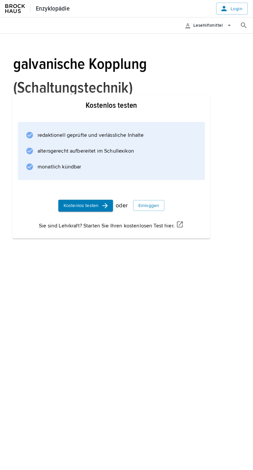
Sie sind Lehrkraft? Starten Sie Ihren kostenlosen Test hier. (107, 225)
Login (236, 9)
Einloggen (148, 205)
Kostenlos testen (81, 205)
